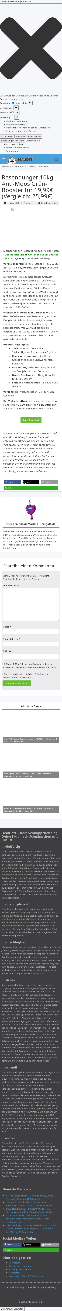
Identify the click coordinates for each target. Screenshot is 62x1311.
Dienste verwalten (15, 124)
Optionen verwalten (16, 121)
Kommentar (10, 585)
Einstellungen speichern (12, 140)
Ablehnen (20, 136)
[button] (31, 48)
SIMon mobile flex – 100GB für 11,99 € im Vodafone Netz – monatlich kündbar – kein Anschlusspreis (27, 1219)
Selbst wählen (34, 136)
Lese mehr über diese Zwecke (21, 131)
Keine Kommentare (49, 203)
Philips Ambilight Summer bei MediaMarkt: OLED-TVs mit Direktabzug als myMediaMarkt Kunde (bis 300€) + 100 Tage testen (31, 1228)
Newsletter (14, 1272)
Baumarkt (19, 166)
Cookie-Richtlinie (15, 144)
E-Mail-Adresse (11, 639)
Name (7, 626)
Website (7, 651)
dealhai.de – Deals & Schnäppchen (26, 1276)
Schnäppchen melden (20, 1269)
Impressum (12, 151)
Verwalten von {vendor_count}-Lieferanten (28, 127)
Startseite (6, 166)
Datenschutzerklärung (17, 147)
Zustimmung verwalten (12, 1308)
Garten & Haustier (37, 166)
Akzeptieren (7, 136)
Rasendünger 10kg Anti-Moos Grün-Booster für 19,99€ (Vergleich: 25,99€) (27, 186)
